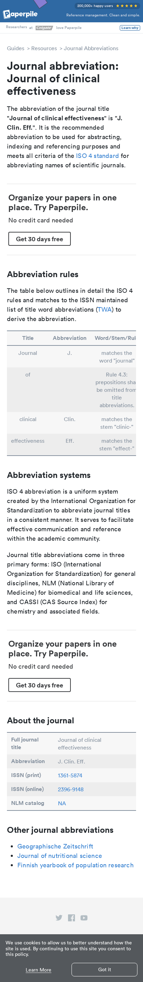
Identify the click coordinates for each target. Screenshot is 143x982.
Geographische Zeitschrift (55, 846)
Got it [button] (104, 969)
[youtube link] (84, 919)
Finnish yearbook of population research (75, 865)
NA (62, 803)
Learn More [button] (38, 970)
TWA (105, 309)
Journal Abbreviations (91, 48)
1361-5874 (70, 775)
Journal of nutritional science (59, 856)
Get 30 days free (39, 239)
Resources (44, 48)
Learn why (129, 28)
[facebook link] (71, 919)
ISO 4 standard (97, 156)
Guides (15, 48)
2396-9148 (71, 789)
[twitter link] (59, 919)
